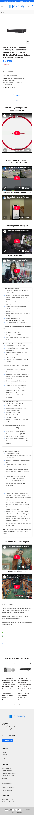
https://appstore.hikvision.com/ (14, 320)
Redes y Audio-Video (8, 775)
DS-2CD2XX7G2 (19, 523)
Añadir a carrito (6, 700)
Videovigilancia (7, 84)
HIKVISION (11, 72)
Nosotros (4, 752)
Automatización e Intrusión (9, 773)
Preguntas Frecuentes (8, 787)
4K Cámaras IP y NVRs (17, 78)
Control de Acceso (7, 770)
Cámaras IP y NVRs (9, 80)
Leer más (20, 698)
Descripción (17, 95)
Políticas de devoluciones (9, 802)
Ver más (4, 778)
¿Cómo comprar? (7, 790)
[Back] (2, 12)
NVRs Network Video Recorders (12, 82)
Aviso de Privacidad (7, 799)
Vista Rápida (12, 663)
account (28, 6)
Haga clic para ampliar (28, 41)
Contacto (4, 754)
